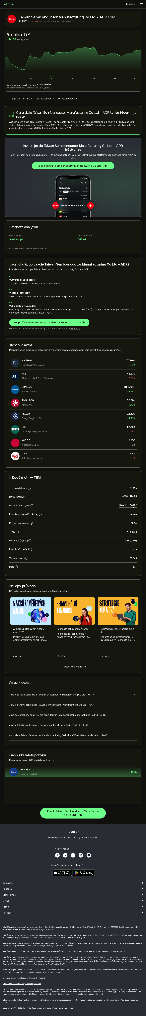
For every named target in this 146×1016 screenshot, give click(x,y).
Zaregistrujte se (13, 85)
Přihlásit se (129, 4)
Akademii (75, 328)
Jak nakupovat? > (45, 98)
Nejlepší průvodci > (67, 98)
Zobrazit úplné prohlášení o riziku (48, 972)
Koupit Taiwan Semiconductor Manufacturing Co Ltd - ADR (73, 165)
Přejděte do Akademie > (75, 666)
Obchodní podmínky (27, 972)
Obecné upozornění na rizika (13, 984)
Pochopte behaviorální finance (73, 629)
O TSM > (27, 98)
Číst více (17, 657)
